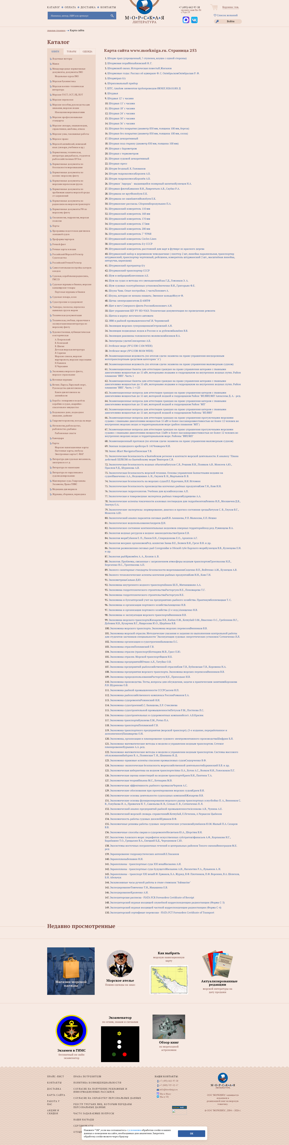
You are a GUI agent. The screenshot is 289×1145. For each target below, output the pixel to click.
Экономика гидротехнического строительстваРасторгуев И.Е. (146, 594)
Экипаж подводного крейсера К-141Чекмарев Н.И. (140, 446)
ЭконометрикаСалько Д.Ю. (125, 579)
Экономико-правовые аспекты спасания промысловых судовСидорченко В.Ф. (158, 760)
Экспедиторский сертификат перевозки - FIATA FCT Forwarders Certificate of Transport (162, 912)
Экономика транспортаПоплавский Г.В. (134, 725)
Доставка (88, 7)
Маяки (55, 63)
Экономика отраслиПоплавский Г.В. (132, 646)
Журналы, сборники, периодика (69, 494)
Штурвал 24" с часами (122, 113)
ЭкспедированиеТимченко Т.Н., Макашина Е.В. (139, 887)
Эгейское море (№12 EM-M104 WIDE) (131, 350)
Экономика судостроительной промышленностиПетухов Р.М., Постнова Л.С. (157, 710)
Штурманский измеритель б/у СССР (131, 243)
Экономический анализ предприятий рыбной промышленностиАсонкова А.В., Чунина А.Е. (166, 808)
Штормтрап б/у (116, 78)
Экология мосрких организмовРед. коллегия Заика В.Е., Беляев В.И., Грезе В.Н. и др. (160, 543)
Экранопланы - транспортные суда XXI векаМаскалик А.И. (145, 864)
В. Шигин (59, 346)
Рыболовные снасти (65, 433)
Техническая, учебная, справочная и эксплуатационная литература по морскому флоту (71, 324)
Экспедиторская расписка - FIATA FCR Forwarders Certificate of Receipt (152, 897)
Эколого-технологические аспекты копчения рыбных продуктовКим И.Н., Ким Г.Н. (160, 574)
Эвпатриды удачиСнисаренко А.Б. (130, 340)
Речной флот (59, 244)
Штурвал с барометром (123, 148)
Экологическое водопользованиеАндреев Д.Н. (137, 523)
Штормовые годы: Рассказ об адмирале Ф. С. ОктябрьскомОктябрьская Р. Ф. (153, 73)
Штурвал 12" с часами (120, 98)
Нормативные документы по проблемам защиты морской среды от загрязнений (71, 192)
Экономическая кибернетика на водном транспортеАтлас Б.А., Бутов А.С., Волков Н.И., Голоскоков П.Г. (172, 770)
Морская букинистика (64, 81)
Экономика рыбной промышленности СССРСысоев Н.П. (144, 690)
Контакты (108, 7)
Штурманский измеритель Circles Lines (132, 238)
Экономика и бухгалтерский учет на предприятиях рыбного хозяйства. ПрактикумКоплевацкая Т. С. (170, 600)
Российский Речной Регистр (67, 262)
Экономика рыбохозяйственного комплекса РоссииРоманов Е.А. (149, 695)
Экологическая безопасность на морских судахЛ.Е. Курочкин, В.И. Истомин (155, 481)
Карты (55, 443)
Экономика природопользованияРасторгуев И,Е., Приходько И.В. (150, 676)
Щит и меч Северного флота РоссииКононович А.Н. (140, 305)
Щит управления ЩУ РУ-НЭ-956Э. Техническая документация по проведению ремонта (162, 310)
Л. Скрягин (60, 352)
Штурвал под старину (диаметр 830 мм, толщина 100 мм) (144, 143)
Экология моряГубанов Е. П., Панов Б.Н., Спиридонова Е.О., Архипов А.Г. (153, 538)
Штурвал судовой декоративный (129, 158)
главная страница (56, 30)
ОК (191, 1133)
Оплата (70, 7)
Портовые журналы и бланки (70, 291)
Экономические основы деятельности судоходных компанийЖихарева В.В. (157, 795)
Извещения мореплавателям (70, 112)
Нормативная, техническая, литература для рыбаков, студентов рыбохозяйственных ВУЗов (71, 155)
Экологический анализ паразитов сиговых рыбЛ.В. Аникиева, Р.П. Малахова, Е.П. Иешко (163, 518)
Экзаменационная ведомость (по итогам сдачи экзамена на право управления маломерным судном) (171, 364)
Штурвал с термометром (123, 153)
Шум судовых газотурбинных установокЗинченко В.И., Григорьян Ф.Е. (152, 285)
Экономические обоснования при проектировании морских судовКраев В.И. (157, 790)
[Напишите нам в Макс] (186, 20)
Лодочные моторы (62, 58)
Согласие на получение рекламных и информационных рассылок (100, 1090)
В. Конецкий (61, 342)
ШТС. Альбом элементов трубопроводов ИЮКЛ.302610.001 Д (144, 88)
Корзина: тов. (230, 7)
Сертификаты (83, 1125)
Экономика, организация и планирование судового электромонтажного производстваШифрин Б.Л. (171, 738)
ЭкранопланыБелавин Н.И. (126, 859)
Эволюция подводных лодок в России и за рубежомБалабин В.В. (148, 330)
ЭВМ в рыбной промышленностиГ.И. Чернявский (139, 320)
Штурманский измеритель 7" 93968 (130, 233)
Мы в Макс (165, 1093)
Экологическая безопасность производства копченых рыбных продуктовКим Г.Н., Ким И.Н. (165, 486)
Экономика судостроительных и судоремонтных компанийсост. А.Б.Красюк (156, 715)
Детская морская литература (70, 349)
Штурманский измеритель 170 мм (129, 218)
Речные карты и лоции (64, 249)
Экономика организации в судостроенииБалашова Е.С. (144, 641)
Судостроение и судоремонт (67, 301)
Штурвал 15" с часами (122, 103)
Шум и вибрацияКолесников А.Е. (129, 275)
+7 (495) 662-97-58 (189, 7)
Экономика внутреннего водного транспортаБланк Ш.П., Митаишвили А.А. (155, 584)
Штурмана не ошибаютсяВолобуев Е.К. (132, 198)
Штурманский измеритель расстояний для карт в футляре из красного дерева (156, 248)
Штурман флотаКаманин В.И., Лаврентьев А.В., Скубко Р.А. (144, 188)
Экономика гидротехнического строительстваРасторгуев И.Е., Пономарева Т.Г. (157, 589)
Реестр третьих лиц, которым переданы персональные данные (102, 1106)
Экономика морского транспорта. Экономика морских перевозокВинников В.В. (158, 628)
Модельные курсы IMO (67, 76)
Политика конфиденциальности (97, 1082)
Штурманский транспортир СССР (129, 270)
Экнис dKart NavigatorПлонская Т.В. (130, 451)
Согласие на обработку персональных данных (107, 1098)
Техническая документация (67, 315)
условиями (134, 1130)
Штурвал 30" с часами (122, 118)
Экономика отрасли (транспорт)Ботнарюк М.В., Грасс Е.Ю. (145, 651)
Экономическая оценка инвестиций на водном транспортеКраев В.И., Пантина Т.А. (161, 775)
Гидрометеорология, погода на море (71, 420)
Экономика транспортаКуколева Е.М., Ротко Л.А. (139, 720)
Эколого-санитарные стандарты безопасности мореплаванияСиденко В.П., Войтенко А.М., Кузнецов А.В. (173, 569)
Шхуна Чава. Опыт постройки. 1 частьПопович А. (139, 290)
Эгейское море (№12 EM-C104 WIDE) (131, 345)
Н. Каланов (60, 362)
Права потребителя (87, 1076)
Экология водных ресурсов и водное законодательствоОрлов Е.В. (149, 533)
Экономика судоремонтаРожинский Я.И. (135, 700)
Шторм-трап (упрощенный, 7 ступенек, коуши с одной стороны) (147, 58)
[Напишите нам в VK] (194, 20)
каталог (53, 7)
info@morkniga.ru (169, 1089)
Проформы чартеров (63, 239)
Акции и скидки (53, 1112)
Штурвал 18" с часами (122, 108)
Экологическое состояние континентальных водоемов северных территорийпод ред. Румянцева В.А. (171, 528)
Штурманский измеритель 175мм (129, 223)
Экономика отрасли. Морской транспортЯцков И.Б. (141, 656)
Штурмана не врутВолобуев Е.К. (128, 193)
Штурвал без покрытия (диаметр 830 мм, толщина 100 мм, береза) (149, 128)
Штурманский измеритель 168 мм (129, 213)
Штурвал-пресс (118, 163)
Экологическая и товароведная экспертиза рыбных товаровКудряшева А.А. (155, 496)
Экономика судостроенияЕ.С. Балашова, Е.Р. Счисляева (143, 705)
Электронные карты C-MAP (69, 454)
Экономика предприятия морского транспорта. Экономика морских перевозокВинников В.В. (167, 671)
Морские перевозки (62, 99)
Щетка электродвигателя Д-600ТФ (129, 300)
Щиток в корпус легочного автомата (131, 315)
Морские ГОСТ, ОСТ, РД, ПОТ (67, 94)
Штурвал (112, 93)
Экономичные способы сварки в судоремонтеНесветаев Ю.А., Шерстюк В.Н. (156, 832)
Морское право (60, 138)
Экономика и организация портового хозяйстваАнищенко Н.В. (147, 605)
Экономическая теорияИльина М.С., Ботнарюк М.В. (141, 780)
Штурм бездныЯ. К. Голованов (127, 168)
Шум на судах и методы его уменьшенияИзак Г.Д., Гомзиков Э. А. (148, 280)
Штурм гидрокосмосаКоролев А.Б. (130, 173)
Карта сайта (56, 1095)
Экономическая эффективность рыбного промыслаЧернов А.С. (148, 785)
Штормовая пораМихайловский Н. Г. (129, 63)
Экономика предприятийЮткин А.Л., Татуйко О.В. (140, 661)
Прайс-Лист (55, 1076)
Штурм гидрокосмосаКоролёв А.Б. (130, 178)
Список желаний (227, 15)
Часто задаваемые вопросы (93, 1113)
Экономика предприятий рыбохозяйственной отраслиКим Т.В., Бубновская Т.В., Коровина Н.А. (168, 666)
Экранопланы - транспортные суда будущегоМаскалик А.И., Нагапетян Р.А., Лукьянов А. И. (165, 869)
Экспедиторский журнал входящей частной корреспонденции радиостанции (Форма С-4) (165, 907)
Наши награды (83, 1119)
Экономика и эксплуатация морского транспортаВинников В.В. (147, 615)
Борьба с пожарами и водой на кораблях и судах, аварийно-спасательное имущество (68, 404)
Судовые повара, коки (64, 296)
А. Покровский (62, 339)
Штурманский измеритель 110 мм (129, 208)
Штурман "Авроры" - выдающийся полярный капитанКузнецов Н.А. (150, 183)
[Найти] (112, 15)
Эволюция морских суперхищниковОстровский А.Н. (140, 325)
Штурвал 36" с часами (122, 123)
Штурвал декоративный (123, 138)
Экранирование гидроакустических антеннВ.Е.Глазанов (144, 854)
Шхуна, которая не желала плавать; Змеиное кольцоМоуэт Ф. (146, 295)
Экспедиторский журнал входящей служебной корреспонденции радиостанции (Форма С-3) (167, 902)
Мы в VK (164, 1096)
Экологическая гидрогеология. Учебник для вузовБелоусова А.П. (148, 491)
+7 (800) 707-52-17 (169, 1085)
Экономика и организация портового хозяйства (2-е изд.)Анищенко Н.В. (153, 610)
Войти (230, 21)
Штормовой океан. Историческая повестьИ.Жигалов (139, 68)
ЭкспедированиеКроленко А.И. (129, 892)
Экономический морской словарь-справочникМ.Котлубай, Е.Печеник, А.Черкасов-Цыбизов (166, 813)
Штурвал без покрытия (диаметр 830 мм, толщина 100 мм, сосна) (148, 133)
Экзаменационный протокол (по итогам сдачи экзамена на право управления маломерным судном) (171, 441)
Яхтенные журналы (62, 379)
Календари (58, 438)
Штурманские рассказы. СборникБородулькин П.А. (140, 203)
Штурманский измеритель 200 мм (129, 228)
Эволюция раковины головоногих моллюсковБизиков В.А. (144, 335)
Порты (55, 225)
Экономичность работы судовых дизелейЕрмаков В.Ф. (143, 819)
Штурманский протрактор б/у (127, 265)
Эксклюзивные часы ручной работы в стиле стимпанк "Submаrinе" (150, 882)
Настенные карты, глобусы (69, 450)
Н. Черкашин (61, 366)
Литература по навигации (65, 467)
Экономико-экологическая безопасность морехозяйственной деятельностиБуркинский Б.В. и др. (170, 765)
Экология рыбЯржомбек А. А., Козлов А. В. (134, 556)
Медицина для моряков (64, 489)
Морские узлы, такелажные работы (70, 133)
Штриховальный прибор (122, 83)
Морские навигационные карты (71, 447)
